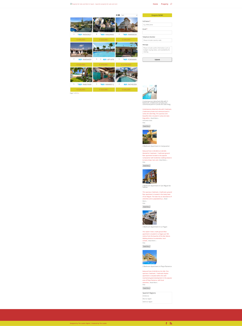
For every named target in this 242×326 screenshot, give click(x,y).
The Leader (103, 323)
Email (145, 29)
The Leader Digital (84, 323)
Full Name (146, 21)
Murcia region (147, 299)
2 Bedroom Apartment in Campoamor (156, 146)
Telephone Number (149, 37)
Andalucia (146, 296)
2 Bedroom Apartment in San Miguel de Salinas (157, 186)
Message (145, 45)
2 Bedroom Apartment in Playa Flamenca (157, 266)
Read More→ (155, 118)
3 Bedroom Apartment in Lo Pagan (155, 227)
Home (155, 4)
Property (164, 4)
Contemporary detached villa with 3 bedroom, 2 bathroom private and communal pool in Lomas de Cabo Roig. (157, 102)
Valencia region (147, 302)
